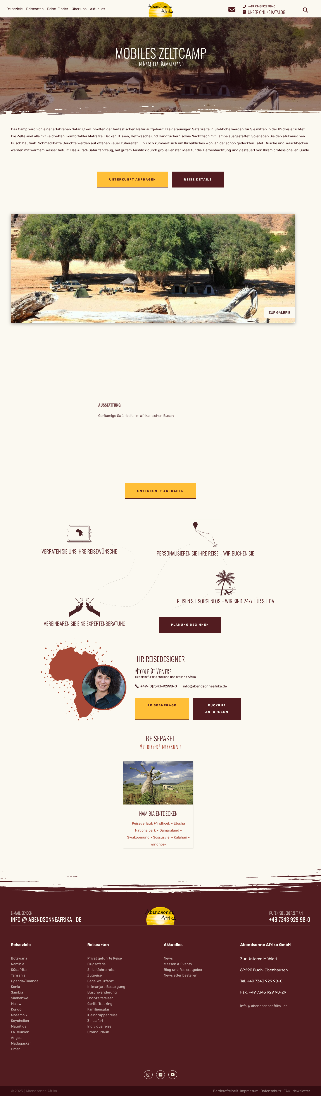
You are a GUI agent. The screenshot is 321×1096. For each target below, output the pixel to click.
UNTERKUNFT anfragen (132, 179)
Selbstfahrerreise (101, 970)
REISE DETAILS (198, 179)
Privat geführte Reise (104, 958)
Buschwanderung (102, 992)
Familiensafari (98, 1009)
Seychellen (20, 1021)
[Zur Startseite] (160, 9)
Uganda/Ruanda (24, 981)
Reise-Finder (57, 9)
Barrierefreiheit (225, 1091)
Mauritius (18, 1026)
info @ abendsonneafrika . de (46, 919)
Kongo (16, 1009)
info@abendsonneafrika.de (205, 686)
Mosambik (19, 1015)
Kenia (15, 987)
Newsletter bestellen (180, 975)
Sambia (17, 992)
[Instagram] (148, 1074)
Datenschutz (271, 1091)
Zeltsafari (95, 1021)
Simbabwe (19, 998)
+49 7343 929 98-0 (289, 919)
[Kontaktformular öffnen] (232, 9)
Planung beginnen (190, 625)
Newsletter (301, 1091)
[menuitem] (15, 9)
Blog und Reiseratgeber (183, 970)
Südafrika (19, 970)
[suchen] (305, 10)
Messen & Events (178, 964)
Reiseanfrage (161, 705)
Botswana (19, 958)
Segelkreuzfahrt (100, 981)
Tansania (18, 975)
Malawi (16, 1004)
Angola (16, 1038)
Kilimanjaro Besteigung (106, 987)
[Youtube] (172, 1074)
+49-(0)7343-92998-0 (158, 686)
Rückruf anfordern (216, 709)
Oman (16, 1049)
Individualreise (99, 1026)
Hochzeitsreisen (100, 998)
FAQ (287, 1091)
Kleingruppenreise (102, 1015)
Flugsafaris (96, 964)
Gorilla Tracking (99, 1004)
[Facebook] (160, 1074)
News (168, 958)
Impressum (249, 1091)
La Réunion (20, 1032)
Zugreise (94, 975)
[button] (160, 268)
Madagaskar (21, 1043)
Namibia (17, 964)
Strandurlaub (98, 1032)
